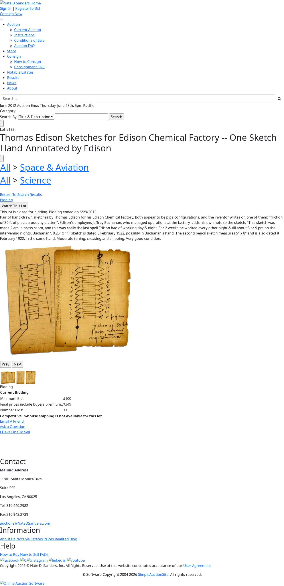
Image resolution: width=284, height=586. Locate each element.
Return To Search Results (21, 194)
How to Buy (9, 554)
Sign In (6, 8)
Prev (5, 364)
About (12, 88)
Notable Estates (20, 72)
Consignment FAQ (29, 66)
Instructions (24, 35)
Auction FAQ (24, 45)
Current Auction (27, 29)
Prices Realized (56, 539)
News (11, 82)
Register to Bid (27, 8)
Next (18, 364)
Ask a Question (12, 426)
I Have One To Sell (15, 432)
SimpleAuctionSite (153, 574)
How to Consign (27, 61)
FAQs (44, 554)
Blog (73, 539)
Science (35, 180)
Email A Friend (12, 421)
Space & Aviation (54, 167)
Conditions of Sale (29, 40)
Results (13, 77)
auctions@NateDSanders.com (25, 523)
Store (11, 51)
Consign (14, 56)
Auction (13, 24)
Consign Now (11, 13)
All (5, 167)
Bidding (6, 199)
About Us (8, 539)
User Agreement (197, 565)
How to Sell (29, 554)
